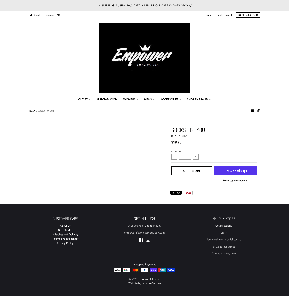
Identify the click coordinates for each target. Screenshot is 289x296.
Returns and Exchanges (65, 239)
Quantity (176, 151)
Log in (208, 15)
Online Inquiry (153, 225)
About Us (65, 225)
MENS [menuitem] (148, 99)
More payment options (235, 180)
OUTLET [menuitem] (83, 99)
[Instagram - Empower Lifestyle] (258, 111)
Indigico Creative (151, 283)
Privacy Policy (65, 243)
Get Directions (223, 225)
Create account (224, 15)
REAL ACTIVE (179, 136)
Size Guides (65, 230)
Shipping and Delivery (65, 234)
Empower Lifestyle (149, 279)
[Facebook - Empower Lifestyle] (253, 111)
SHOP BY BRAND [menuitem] (197, 99)
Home (32, 111)
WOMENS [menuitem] (129, 99)
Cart (250, 15)
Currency (50, 15)
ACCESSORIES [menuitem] (169, 99)
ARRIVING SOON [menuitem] (106, 99)
